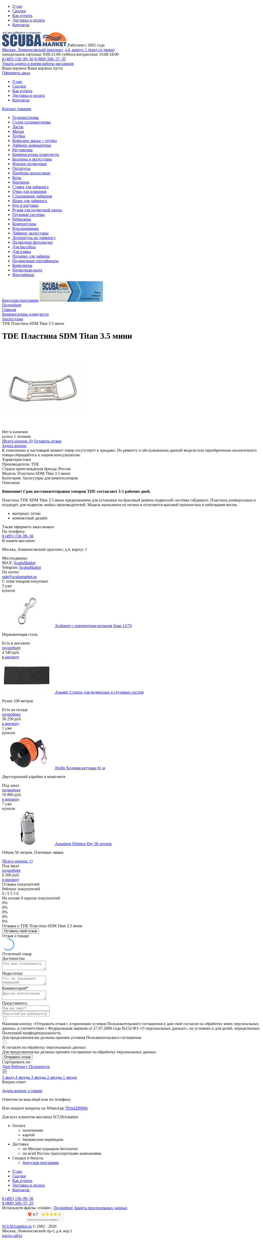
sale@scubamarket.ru (19, 576)
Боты (16, 177)
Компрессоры (24, 224)
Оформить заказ (16, 73)
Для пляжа (21, 251)
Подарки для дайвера (31, 256)
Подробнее (11, 305)
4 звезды (23, 1077)
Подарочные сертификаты (35, 261)
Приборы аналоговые (31, 173)
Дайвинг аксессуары (30, 233)
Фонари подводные (29, 164)
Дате (6, 1066)
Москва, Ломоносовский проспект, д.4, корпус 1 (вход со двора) (58, 50)
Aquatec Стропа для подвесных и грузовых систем (99, 692)
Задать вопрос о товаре (22, 1090)
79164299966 (76, 1108)
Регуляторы (22, 150)
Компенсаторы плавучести (35, 154)
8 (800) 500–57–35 (50, 59)
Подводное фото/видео (32, 242)
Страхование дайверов (32, 196)
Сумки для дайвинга (30, 187)
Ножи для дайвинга (29, 200)
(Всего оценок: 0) (17, 441)
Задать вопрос (14, 445)
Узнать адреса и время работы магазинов (38, 63)
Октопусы (21, 168)
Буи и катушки (25, 205)
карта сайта (12, 1235)
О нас (17, 6)
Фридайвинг (23, 274)
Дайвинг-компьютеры (31, 145)
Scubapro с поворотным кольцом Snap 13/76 (93, 625)
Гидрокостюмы (25, 117)
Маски (18, 131)
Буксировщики (25, 228)
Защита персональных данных (100, 1208)
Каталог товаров (16, 109)
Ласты (17, 127)
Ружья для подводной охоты (37, 210)
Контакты (21, 25)
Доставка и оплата (28, 20)
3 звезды (39, 1077)
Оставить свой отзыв (20, 931)
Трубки (18, 136)
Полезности (39, 1066)
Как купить (22, 15)
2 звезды (55, 1077)
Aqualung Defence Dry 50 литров (83, 843)
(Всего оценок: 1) (17, 861)
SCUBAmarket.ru (17, 1226)
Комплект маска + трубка (34, 140)
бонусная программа (41, 1162)
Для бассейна (24, 247)
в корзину (10, 657)
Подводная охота (27, 270)
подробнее (11, 648)
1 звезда (70, 1077)
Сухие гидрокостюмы (31, 122)
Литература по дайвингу (34, 237)
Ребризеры (21, 219)
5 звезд (8, 1077)
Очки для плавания (29, 191)
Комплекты (22, 265)
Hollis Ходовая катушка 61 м (80, 768)
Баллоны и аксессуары (32, 159)
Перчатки (20, 182)
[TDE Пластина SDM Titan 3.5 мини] (43, 427)
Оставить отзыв (47, 441)
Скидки (19, 11)
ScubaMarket (24, 563)
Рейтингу (20, 1066)
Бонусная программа (20, 300)
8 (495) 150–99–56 (17, 59)
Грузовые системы (28, 214)
